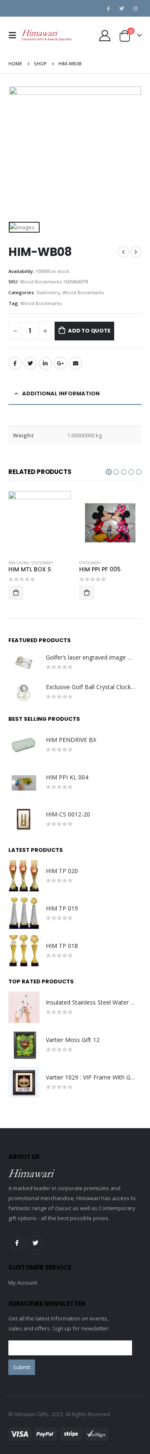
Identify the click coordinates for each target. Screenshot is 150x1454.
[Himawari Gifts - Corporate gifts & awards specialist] (47, 35)
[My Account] (104, 35)
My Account (22, 1282)
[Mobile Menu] (15, 35)
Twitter (30, 363)
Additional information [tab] (61, 393)
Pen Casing (19, 563)
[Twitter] (122, 8)
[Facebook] (108, 8)
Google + (60, 363)
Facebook (15, 363)
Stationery (48, 292)
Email (75, 363)
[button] (108, 472)
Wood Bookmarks (83, 292)
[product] (39, 522)
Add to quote (89, 331)
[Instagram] (135, 8)
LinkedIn (45, 363)
